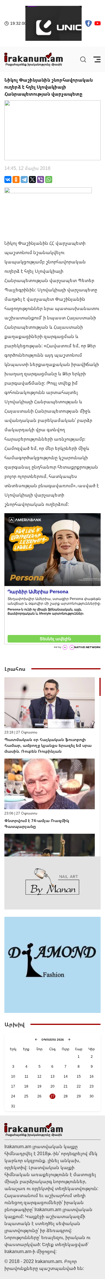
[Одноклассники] (16, 179)
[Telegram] (24, 179)
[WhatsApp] (48, 179)
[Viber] (40, 179)
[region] (52, 766)
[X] (32, 179)
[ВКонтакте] (7, 179)
